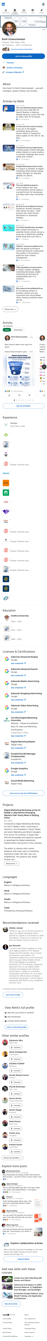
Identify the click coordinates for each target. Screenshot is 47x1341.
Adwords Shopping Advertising (26, 693)
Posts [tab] (7, 330)
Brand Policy (7, 1332)
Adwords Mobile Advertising (25, 681)
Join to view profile (23, 56)
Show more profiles (11, 1158)
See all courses (11, 1304)
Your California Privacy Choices (31, 1323)
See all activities (23, 406)
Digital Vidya (16, 744)
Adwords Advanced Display (24, 657)
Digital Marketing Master (23, 741)
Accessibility (7, 1319)
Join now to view (12, 995)
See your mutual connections (21, 49)
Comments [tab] (18, 330)
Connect (17, 1047)
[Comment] (19, 395)
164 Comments (18, 391)
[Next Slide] (44, 366)
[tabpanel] (23, 366)
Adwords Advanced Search (24, 669)
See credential (17, 663)
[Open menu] (43, 29)
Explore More (23, 1259)
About (26, 1315)
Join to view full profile (16, 1027)
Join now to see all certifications (23, 793)
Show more (9, 309)
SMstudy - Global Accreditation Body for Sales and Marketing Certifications (24, 726)
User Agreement (29, 1319)
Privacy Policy (7, 1322)
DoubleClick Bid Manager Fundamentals (23, 755)
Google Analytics (19, 768)
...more (30, 352)
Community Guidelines (10, 1336)
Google (14, 660)
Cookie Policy (7, 1328)
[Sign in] (43, 4)
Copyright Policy (29, 1328)
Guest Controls (29, 1332)
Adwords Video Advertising (24, 705)
